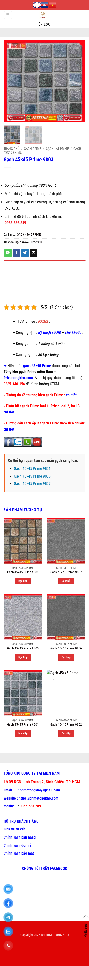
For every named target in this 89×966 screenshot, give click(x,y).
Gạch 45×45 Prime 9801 (32, 468)
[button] (8, 15)
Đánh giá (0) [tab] (13, 278)
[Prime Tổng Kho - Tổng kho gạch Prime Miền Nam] (43, 15)
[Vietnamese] (52, 5)
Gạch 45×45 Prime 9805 (23, 648)
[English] (37, 5)
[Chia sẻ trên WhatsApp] (8, 253)
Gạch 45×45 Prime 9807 (32, 483)
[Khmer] (44, 5)
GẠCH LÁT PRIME (57, 149)
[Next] (78, 80)
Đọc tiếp (22, 581)
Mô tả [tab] (8, 265)
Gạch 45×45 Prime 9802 (66, 724)
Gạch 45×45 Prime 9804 (23, 572)
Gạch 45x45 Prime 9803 (29, 242)
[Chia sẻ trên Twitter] (25, 253)
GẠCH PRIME (32, 149)
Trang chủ (11, 149)
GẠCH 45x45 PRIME (29, 234)
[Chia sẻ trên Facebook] (16, 253)
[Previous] (11, 80)
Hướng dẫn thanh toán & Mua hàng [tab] (31, 292)
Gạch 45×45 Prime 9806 (32, 476)
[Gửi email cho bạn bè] (33, 253)
